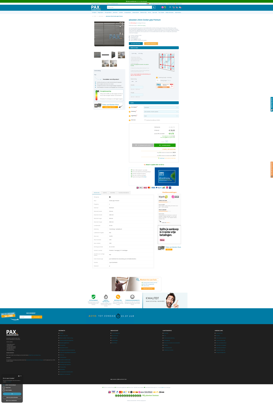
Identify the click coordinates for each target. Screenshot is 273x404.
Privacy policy (63, 367)
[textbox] (129, 7)
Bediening (133, 111)
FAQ (165, 335)
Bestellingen (114, 338)
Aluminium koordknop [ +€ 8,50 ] (153, 120)
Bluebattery (62, 369)
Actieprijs (156, 130)
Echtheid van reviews (168, 350)
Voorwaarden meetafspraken (66, 371)
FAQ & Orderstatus (95, 3)
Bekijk (145, 176)
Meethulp (166, 333)
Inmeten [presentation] (105, 192)
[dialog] (12, 388)
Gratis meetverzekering (169, 338)
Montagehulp (167, 340)
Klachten (166, 345)
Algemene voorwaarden (65, 374)
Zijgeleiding (134, 115)
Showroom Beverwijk (220, 340)
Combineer (162, 158)
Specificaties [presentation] (96, 192)
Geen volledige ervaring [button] (12, 397)
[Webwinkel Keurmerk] (162, 8)
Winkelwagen (176, 7)
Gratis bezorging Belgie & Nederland (68, 352)
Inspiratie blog (219, 333)
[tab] (96, 192)
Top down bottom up (220, 350)
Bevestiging (134, 107)
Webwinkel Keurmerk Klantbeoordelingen (34, 360)
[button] (12, 400)
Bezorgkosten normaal (168, 136)
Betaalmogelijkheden (64, 342)
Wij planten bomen (64, 347)
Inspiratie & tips (171, 3)
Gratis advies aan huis (221, 338)
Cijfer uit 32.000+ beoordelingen (158, 3)
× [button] (20, 375)
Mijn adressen (115, 335)
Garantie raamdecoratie (65, 359)
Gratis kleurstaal (136, 43)
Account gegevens (116, 333)
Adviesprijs (157, 127)
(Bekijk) (145, 1)
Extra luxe (133, 120)
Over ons (62, 355)
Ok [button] (12, 393)
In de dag (140, 53)
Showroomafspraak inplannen (66, 340)
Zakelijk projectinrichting (65, 362)
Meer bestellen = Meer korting (66, 338)
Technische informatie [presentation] (124, 192)
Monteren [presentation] (112, 192)
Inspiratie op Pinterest (221, 347)
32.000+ (162, 387)
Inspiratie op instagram (221, 345)
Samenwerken (63, 357)
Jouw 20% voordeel (159, 133)
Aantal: (162, 142)
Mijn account (179, 3)
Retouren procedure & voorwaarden (172, 342)
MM (132, 81)
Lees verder (8, 382)
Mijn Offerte (114, 342)
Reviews (218, 335)
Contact (61, 333)
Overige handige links (221, 352)
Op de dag (134, 53)
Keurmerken (62, 345)
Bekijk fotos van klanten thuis (35, 355)
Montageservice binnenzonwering (67, 350)
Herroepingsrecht (168, 347)
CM (136, 81)
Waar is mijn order (64, 335)
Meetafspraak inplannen (65, 364)
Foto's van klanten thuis (113, 3)
